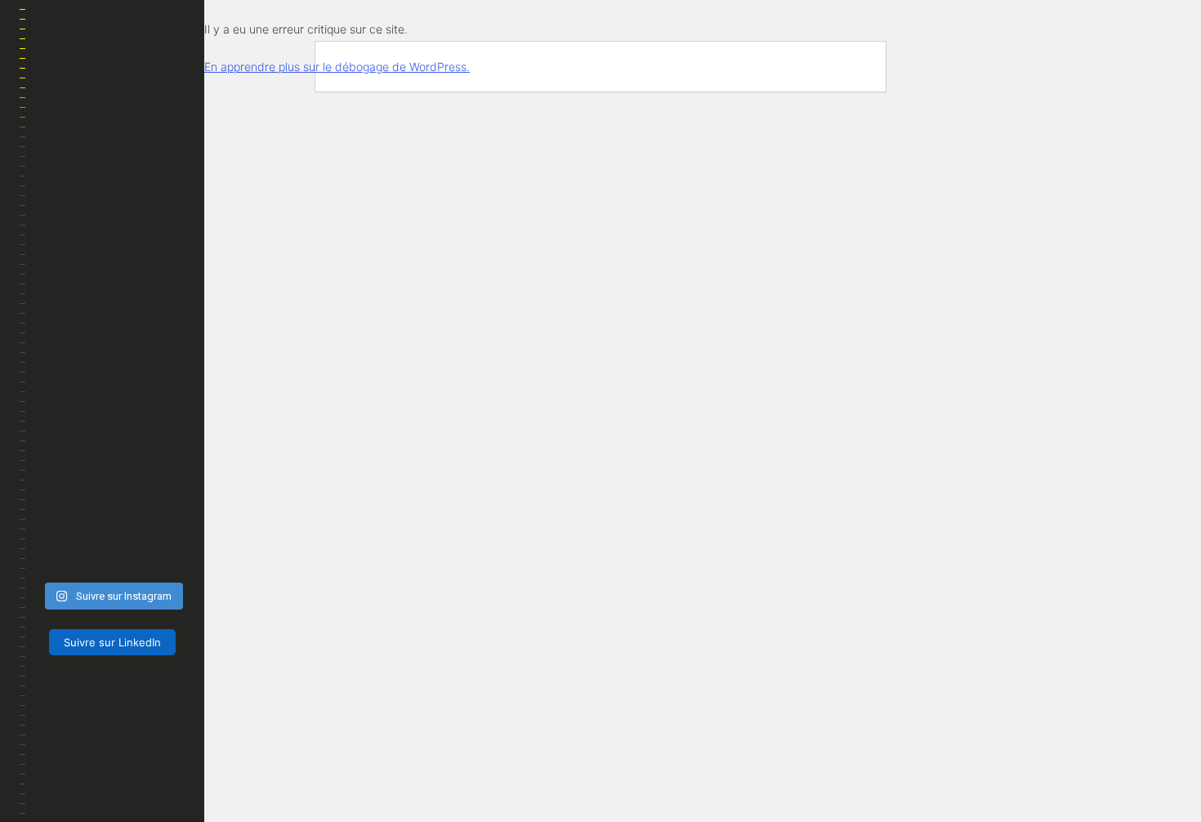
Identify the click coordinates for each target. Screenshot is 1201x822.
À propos (162, 792)
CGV (169, 772)
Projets (64, 349)
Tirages (62, 446)
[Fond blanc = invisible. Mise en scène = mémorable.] (160, 500)
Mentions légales (111, 772)
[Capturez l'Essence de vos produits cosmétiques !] (160, 555)
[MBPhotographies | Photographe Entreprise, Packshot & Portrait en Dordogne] (112, 116)
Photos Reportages (99, 251)
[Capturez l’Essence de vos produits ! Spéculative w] (111, 527)
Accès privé (74, 398)
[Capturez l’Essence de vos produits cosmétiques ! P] (160, 527)
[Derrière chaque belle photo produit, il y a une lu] (111, 500)
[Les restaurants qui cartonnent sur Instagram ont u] (63, 500)
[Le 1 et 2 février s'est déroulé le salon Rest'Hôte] (63, 555)
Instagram (72, 681)
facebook (49, 681)
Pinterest (95, 681)
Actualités (73, 300)
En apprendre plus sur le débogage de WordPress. (337, 67)
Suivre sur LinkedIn (112, 642)
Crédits (115, 792)
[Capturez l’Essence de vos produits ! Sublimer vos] (63, 527)
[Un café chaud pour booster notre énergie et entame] (111, 555)
